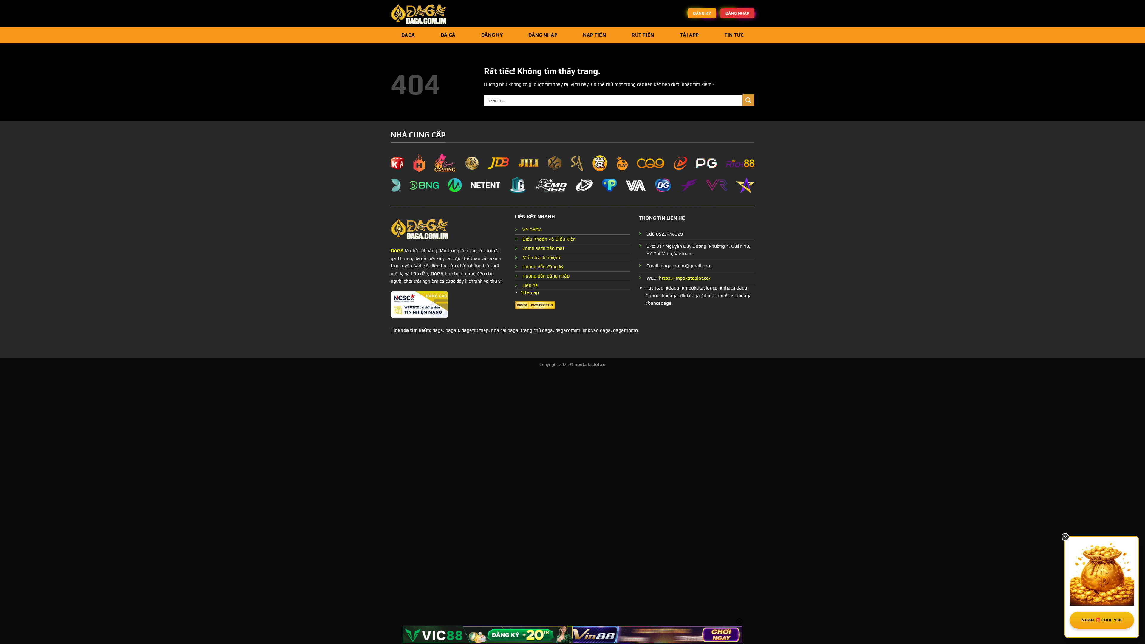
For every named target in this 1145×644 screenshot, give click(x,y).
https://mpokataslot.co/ (685, 278)
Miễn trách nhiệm (541, 257)
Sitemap (530, 292)
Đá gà (448, 35)
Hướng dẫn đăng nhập (546, 276)
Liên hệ (530, 285)
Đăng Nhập (542, 35)
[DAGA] (420, 13)
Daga (408, 35)
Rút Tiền (643, 35)
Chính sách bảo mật (543, 248)
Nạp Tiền (594, 35)
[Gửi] (748, 100)
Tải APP (689, 35)
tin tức (734, 35)
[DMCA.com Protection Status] (535, 304)
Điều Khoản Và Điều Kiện (549, 239)
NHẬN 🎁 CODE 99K (1101, 619)
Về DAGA (532, 230)
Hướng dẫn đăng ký (542, 267)
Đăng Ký (492, 35)
